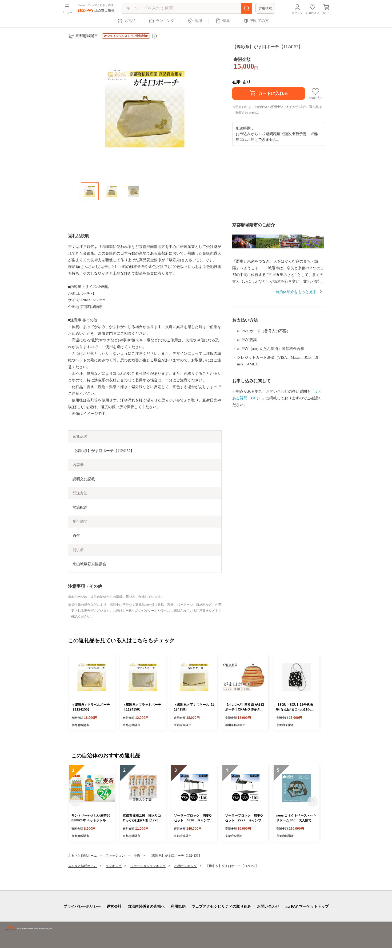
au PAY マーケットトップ (307, 906)
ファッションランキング (148, 866)
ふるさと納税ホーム (82, 855)
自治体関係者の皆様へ (146, 906)
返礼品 (129, 21)
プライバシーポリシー (82, 906)
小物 (137, 855)
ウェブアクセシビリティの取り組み (221, 906)
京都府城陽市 (86, 36)
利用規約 (178, 906)
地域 (198, 21)
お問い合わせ (268, 906)
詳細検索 (265, 8)
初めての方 (259, 21)
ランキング (165, 21)
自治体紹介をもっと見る (296, 292)
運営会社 (114, 906)
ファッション (115, 855)
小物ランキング (185, 866)
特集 (226, 21)
